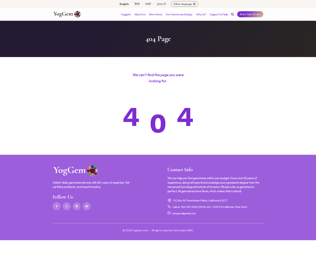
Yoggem (126, 14)
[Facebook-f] (57, 206)
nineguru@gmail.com (184, 213)
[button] (232, 14)
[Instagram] (67, 206)
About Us (139, 14)
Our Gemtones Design (179, 14)
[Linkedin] (77, 206)
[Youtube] (87, 206)
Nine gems (155, 14)
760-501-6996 (189, 207)
